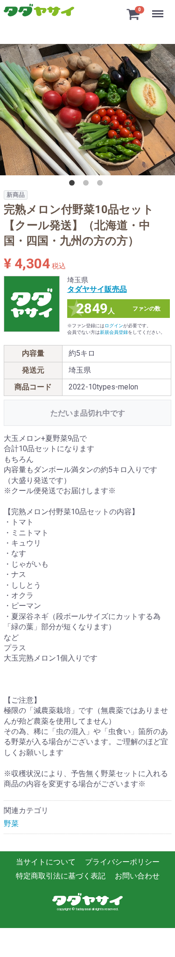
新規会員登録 (114, 332)
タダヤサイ (39, 10)
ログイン (114, 325)
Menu (159, 8)
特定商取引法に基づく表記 (60, 876)
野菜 (11, 823)
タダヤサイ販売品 (97, 289)
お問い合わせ (137, 876)
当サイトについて (46, 861)
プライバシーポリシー (122, 861)
